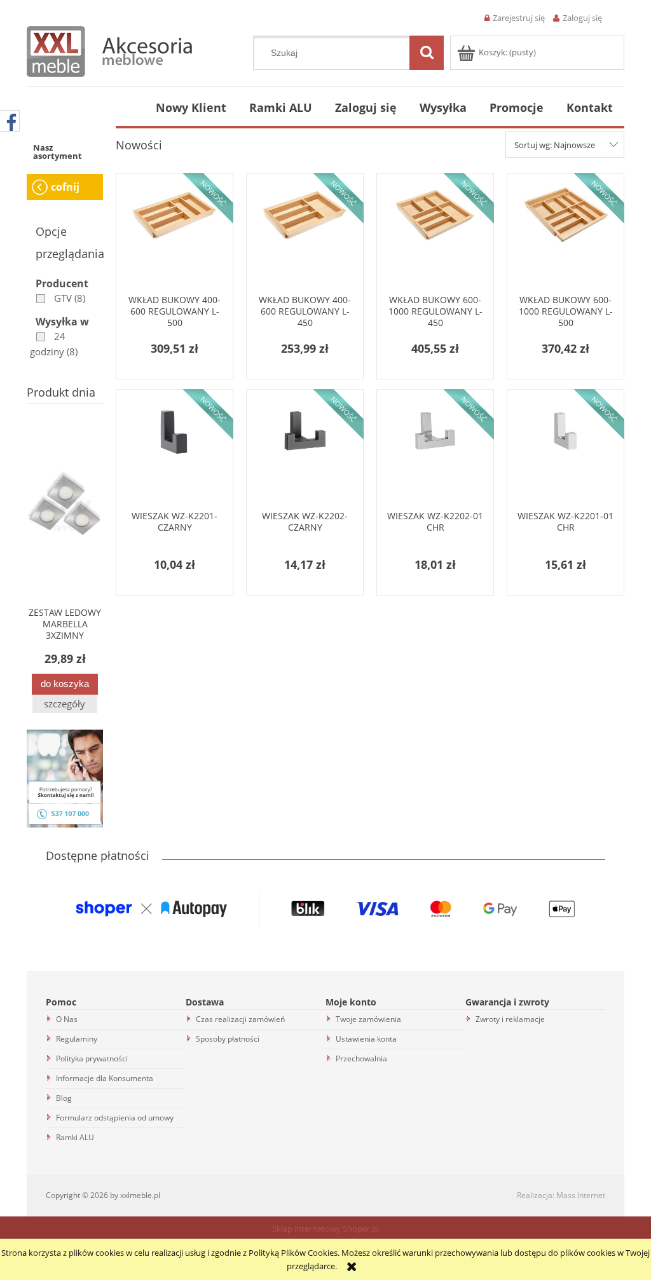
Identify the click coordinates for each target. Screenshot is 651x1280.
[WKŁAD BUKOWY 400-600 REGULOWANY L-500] (174, 236)
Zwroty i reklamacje (510, 1019)
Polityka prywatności (92, 1058)
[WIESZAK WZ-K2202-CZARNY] (305, 452)
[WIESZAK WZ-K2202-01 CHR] (435, 452)
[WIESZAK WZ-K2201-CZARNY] (174, 452)
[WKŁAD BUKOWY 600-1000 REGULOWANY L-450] (435, 236)
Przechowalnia (361, 1058)
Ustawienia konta (366, 1038)
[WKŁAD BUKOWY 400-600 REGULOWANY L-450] (305, 236)
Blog (64, 1098)
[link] (57, 298)
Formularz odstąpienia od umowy (115, 1117)
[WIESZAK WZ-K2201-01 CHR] (565, 452)
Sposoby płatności (227, 1038)
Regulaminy (76, 1038)
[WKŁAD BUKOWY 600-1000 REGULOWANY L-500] (565, 236)
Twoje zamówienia (368, 1019)
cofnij (65, 187)
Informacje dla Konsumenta (104, 1078)
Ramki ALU (75, 1137)
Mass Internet (580, 1195)
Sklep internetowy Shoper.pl (325, 1228)
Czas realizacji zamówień (240, 1019)
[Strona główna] (109, 49)
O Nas (67, 1019)
